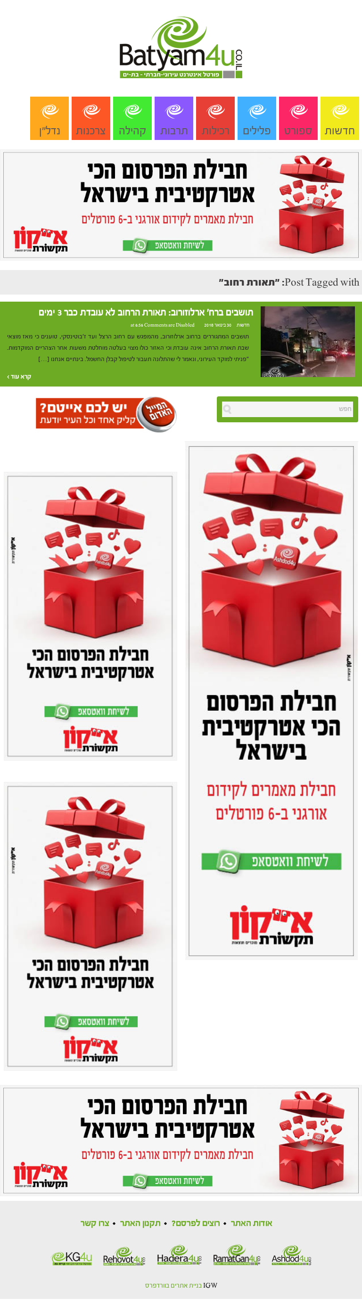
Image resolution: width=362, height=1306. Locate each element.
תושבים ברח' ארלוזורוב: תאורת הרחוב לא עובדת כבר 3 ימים (146, 312)
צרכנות (91, 130)
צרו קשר (95, 1223)
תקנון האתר (140, 1223)
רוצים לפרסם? (196, 1223)
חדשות (340, 130)
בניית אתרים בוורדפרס (173, 1286)
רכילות (216, 130)
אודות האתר (251, 1223)
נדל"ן (49, 130)
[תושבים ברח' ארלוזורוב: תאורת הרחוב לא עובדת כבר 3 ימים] (308, 341)
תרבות (174, 130)
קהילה (133, 130)
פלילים (257, 130)
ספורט (298, 130)
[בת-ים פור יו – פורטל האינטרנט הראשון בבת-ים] (181, 38)
